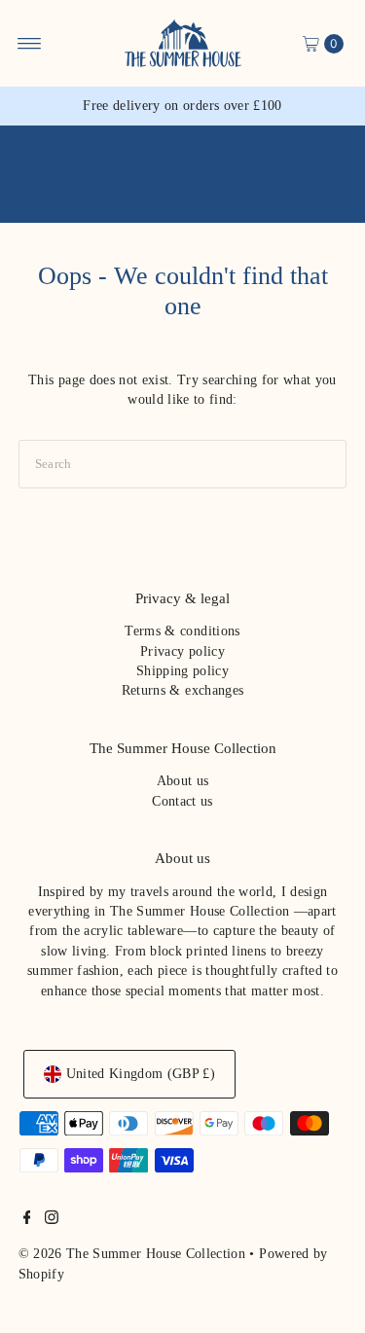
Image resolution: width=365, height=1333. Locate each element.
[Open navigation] (30, 43)
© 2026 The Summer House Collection (132, 1253)
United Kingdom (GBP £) (140, 1073)
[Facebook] (27, 1220)
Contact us (182, 801)
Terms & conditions (182, 631)
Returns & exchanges (182, 690)
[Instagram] (51, 1220)
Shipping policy (182, 671)
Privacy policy (182, 651)
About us (183, 781)
